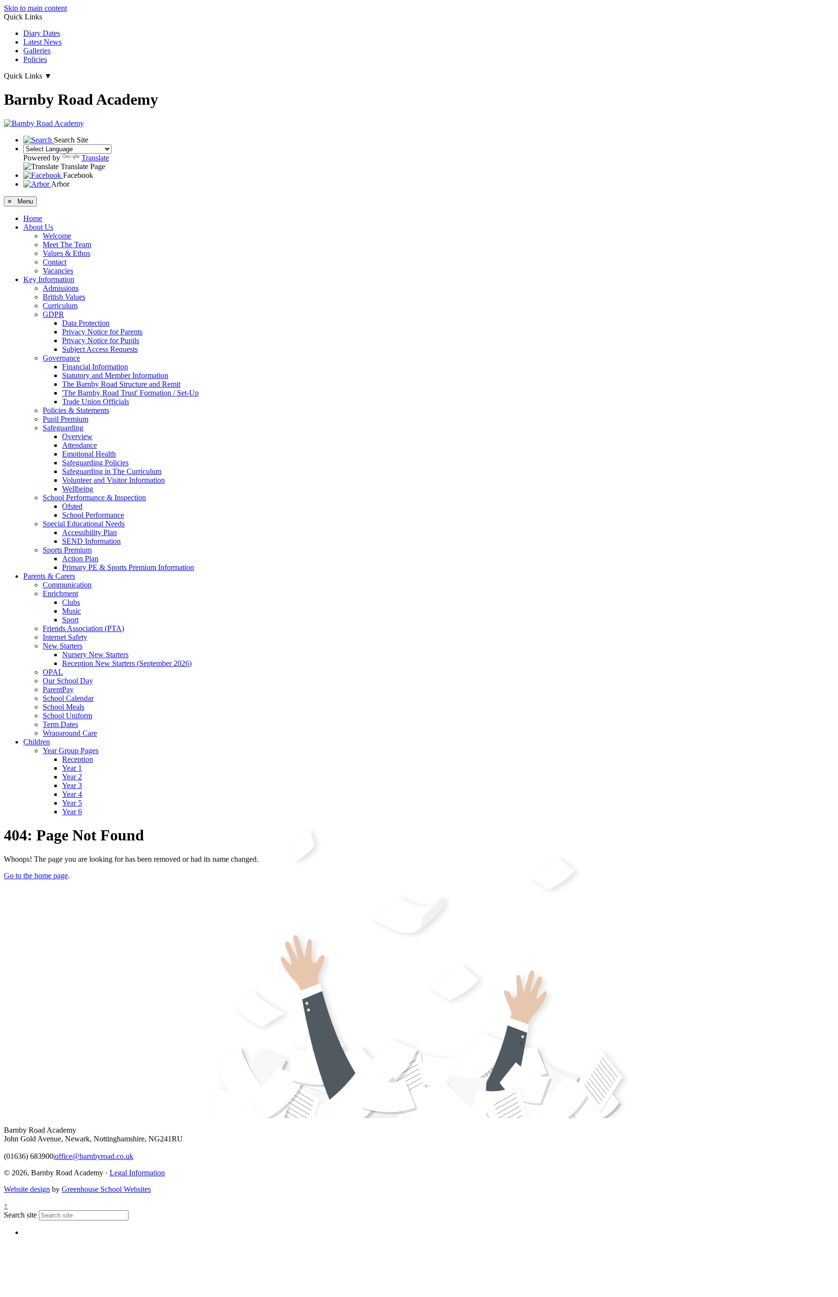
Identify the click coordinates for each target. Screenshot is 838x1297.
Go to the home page (36, 875)
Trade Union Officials (95, 401)
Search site (20, 1215)
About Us (38, 227)
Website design (27, 1189)
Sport (70, 620)
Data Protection (86, 323)
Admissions (61, 288)
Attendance (79, 445)
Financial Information (95, 367)
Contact (54, 262)
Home (32, 218)
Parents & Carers (49, 576)
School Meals (63, 707)
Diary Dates (41, 33)
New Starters (62, 646)
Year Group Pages (70, 750)
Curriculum (60, 305)
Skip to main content (35, 8)
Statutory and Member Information (115, 375)
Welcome (57, 236)
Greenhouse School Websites (106, 1189)
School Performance (93, 515)
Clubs (71, 602)
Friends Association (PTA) (83, 628)
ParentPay (58, 689)
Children (36, 742)
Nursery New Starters (95, 654)
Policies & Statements (76, 410)
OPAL (53, 672)
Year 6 (72, 811)
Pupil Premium (65, 419)
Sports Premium (67, 550)
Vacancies (58, 271)
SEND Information (91, 541)
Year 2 (72, 777)
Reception (77, 759)
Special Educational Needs (84, 524)
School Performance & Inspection (94, 497)
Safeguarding (63, 428)
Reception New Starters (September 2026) (127, 663)
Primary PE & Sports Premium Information (128, 567)
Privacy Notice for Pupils (100, 340)
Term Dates (60, 724)
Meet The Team (67, 244)
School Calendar (68, 698)
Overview (77, 436)
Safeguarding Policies (95, 463)
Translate (95, 158)
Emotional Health (89, 454)
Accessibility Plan (89, 532)
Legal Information (137, 1173)
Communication (67, 585)
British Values (64, 297)
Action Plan (80, 558)
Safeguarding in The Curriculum (111, 471)
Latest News (42, 42)
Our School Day (68, 681)
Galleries (36, 51)
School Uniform (67, 716)
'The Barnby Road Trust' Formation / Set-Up (130, 393)
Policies (35, 59)
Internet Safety (65, 637)
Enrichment (60, 593)
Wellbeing (77, 489)
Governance (61, 358)
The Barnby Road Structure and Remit (121, 384)
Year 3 (72, 785)
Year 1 (72, 768)
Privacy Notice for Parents (102, 332)
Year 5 (72, 803)
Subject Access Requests (100, 349)
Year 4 (72, 794)
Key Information (48, 279)
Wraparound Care (70, 733)
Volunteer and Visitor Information (113, 480)
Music (71, 611)
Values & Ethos (66, 253)
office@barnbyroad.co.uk (94, 1156)
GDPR (53, 314)
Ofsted (72, 506)
